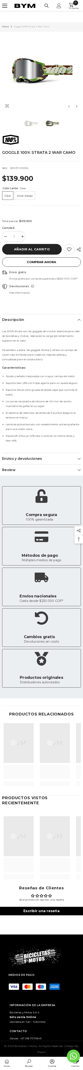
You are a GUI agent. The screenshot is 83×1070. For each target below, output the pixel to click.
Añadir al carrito (32, 249)
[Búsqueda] (46, 5)
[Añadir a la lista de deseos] (69, 249)
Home (5, 26)
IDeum (41, 1052)
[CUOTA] (77, 249)
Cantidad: (8, 227)
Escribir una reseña (41, 911)
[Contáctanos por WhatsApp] (73, 1056)
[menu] (4, 5)
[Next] (76, 106)
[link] (41, 505)
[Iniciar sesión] (59, 5)
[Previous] (69, 106)
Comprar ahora (41, 262)
